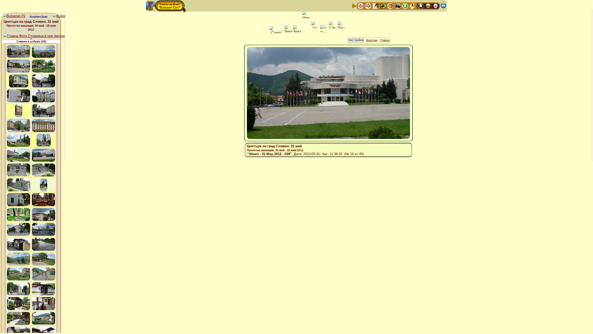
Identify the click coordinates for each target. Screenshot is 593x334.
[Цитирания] (383, 6)
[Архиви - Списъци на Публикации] (375, 6)
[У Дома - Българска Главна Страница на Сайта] (428, 6)
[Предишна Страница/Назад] (360, 6)
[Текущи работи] (390, 6)
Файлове (372, 40)
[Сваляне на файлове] (405, 6)
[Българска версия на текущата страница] (64, 16)
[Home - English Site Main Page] (435, 6)
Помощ (385, 40)
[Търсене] (412, 6)
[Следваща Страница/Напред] (368, 6)
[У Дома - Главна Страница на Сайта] (420, 6)
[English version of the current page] (14, 16)
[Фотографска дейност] (398, 6)
